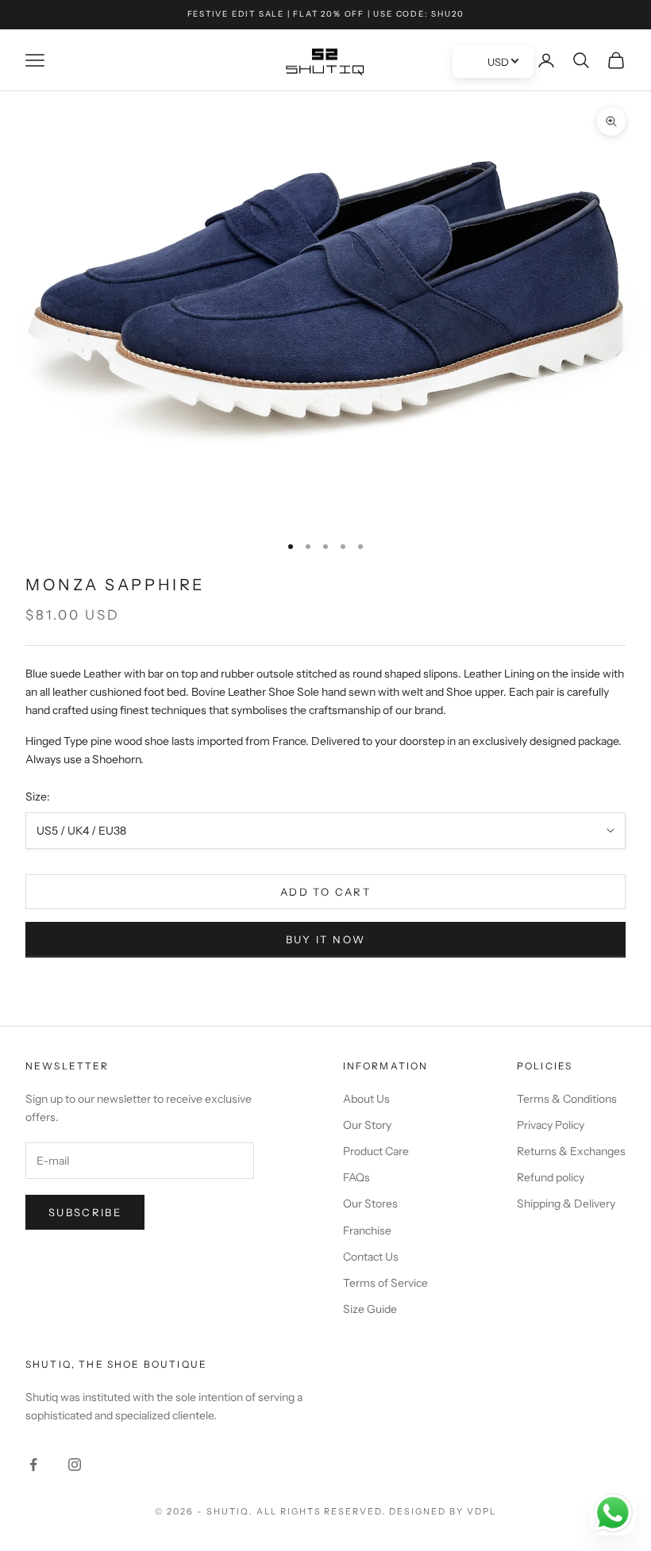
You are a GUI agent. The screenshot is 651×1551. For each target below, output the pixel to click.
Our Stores (370, 1203)
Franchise (367, 1230)
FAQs (356, 1177)
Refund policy (550, 1177)
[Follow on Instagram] (75, 1464)
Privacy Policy (550, 1125)
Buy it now (325, 939)
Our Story (367, 1125)
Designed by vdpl (442, 1511)
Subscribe (84, 1212)
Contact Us (371, 1257)
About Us (366, 1099)
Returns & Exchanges (571, 1151)
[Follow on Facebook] (33, 1464)
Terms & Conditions (567, 1099)
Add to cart (325, 891)
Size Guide (370, 1309)
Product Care (376, 1151)
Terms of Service (385, 1283)
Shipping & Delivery (566, 1203)
